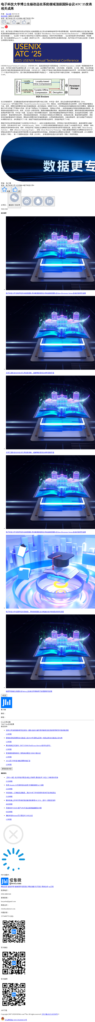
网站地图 (31, 886)
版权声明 (11, 886)
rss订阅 (51, 886)
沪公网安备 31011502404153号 (16, 1020)
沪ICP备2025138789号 (50, 1014)
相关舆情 (4, 16)
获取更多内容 (7, 769)
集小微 (8, 14)
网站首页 (4, 886)
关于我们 (38, 886)
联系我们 (24, 886)
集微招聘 (18, 886)
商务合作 (45, 886)
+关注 (4, 695)
